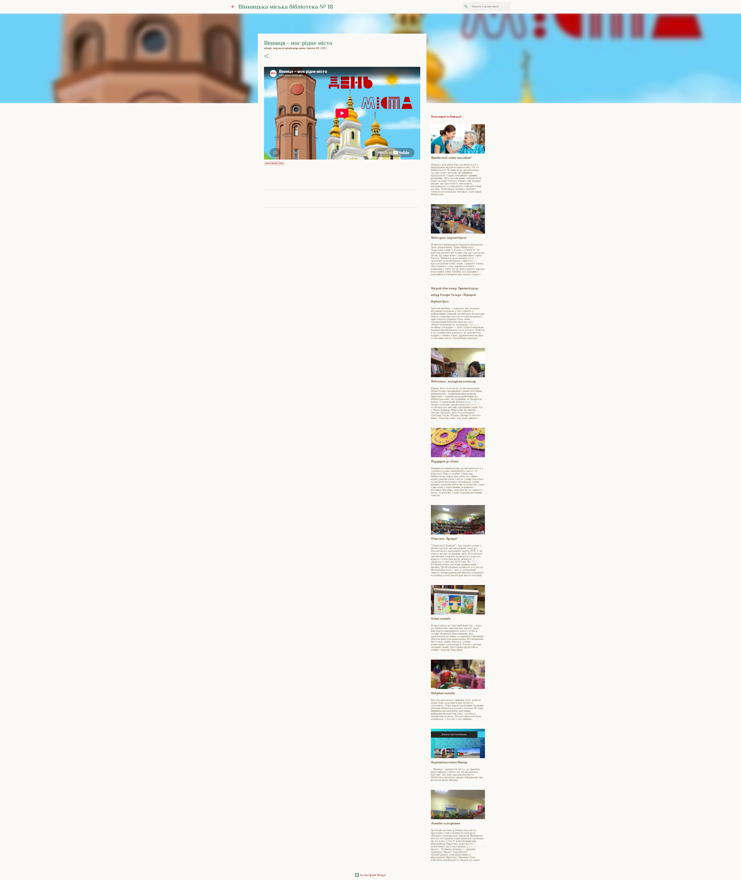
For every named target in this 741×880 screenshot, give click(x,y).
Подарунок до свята (444, 461)
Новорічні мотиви (443, 693)
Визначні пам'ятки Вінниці (449, 762)
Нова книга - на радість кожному (453, 381)
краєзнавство (274, 163)
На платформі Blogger (372, 875)
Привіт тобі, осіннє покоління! (451, 158)
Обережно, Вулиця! (444, 538)
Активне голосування (445, 823)
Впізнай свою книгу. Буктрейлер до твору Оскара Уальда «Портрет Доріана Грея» (455, 294)
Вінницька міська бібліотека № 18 (285, 6)
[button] (266, 56)
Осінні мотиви (440, 618)
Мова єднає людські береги (448, 238)
